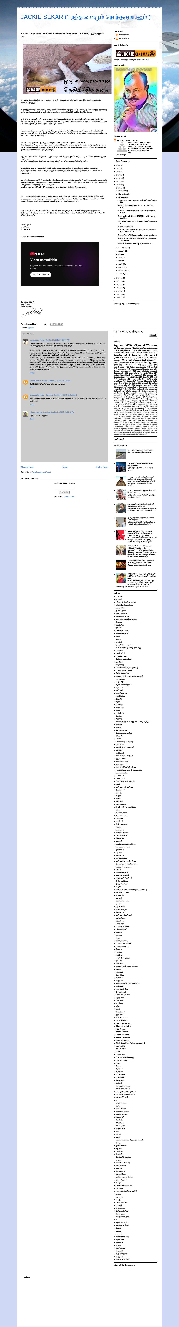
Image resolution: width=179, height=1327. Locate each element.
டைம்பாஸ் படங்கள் (122, 631)
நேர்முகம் (119, 1183)
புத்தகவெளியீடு (121, 1203)
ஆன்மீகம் (154, 424)
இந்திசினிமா (134, 377)
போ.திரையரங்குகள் (120, 434)
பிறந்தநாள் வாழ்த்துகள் (124, 867)
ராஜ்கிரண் (119, 1242)
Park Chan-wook (142, 422)
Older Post (102, 467)
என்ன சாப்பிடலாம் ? (122, 1097)
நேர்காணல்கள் (121, 992)
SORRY (131, 142)
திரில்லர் (139, 357)
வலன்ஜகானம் (121, 1248)
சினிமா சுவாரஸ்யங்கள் (138, 367)
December (122, 191)
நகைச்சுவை (118, 393)
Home (65, 467)
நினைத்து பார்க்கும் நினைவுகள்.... (128, 355)
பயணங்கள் (120, 776)
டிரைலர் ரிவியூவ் (121, 909)
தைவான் (152, 428)
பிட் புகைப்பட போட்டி (122, 927)
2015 (118, 188)
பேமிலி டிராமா (120, 1214)
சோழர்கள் (119, 1143)
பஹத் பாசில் (126, 418)
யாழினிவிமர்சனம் (122, 872)
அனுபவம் (30, 328)
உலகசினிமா (124, 357)
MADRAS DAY (130, 399)
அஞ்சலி (119, 796)
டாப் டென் (119, 1151)
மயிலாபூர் (119, 750)
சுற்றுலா (118, 827)
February (122, 271)
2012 (118, 284)
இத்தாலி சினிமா (148, 406)
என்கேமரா (141, 399)
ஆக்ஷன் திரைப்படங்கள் (122, 371)
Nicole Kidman (128, 422)
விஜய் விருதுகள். (122, 1254)
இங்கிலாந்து (131, 403)
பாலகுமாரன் (120, 924)
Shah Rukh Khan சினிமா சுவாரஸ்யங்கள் (130, 1043)
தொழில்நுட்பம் (121, 1171)
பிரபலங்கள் (120, 1000)
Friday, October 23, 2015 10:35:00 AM (55, 340)
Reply (32, 373)
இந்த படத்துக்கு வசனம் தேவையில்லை (140, 393)
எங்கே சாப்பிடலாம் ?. (123, 1089)
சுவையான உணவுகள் (123, 847)
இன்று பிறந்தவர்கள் (122, 673)
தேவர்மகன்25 (121, 1166)
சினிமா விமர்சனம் (121, 352)
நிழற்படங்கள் (118, 397)
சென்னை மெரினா (122, 773)
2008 (118, 297)
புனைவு (130, 387)
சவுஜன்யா (119, 981)
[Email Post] (45, 324)
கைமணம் (119, 972)
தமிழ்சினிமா (125, 350)
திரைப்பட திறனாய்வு (123, 1163)
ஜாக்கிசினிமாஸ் (121, 1146)
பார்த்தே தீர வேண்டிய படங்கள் (126, 602)
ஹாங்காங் (119, 1015)
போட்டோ (150, 379)
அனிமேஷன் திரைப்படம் (131, 406)
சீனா (117, 1131)
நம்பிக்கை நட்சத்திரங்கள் (122, 430)
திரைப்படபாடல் (129, 410)
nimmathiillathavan (37, 395)
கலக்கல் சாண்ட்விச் (143, 352)
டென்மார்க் (119, 1154)
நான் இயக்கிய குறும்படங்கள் (145, 404)
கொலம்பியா (138, 416)
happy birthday (122, 941)
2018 (118, 178)
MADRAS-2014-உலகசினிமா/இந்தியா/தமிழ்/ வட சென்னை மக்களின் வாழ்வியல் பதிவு (142, 576)
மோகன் (118, 1228)
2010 (118, 291)
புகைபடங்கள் (118, 395)
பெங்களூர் (122, 379)
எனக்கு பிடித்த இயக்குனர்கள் (125, 426)
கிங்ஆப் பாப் (120, 1117)
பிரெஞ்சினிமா (118, 387)
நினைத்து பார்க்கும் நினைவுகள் (126, 864)
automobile (120, 1046)
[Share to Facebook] (59, 324)
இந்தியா (119, 949)
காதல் (118, 798)
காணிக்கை (148, 414)
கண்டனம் (150, 375)
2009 (118, 294)
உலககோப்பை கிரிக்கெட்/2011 (147, 403)
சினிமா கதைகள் (120, 401)
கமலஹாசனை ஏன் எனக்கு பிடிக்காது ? (141, 477)
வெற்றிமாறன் (120, 1012)
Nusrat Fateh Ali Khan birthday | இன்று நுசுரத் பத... (137, 235)
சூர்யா (116, 428)
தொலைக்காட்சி (121, 858)
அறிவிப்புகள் (118, 381)
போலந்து (138, 412)
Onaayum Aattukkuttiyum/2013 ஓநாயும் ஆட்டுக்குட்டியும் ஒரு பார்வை (140, 532)
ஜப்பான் (118, 410)
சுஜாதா (153, 426)
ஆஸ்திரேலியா (121, 1077)
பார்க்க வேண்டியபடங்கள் (147, 348)
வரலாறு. (119, 935)
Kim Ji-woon (121, 1029)
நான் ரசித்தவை (121, 1180)
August (121, 251)
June (120, 258)
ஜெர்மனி (119, 1148)
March (121, 267)
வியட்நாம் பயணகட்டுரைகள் (125, 781)
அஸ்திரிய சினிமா (149, 412)
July (120, 254)
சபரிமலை (119, 978)
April (120, 264)
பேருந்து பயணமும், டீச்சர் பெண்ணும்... (141, 450)
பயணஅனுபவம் (119, 367)
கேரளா (118, 969)
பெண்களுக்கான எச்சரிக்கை (126, 807)
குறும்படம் (151, 399)
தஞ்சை (118, 1160)
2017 (118, 182)
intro (118, 1052)
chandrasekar (35, 380)
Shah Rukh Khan (122, 1040)
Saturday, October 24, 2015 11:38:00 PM (58, 412)
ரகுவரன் (119, 1234)
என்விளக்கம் (118, 389)
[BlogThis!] (54, 324)
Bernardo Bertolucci (129, 420)
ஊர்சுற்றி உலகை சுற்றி (123, 1086)
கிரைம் (116, 362)
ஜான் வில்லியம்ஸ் (122, 989)
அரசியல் (153, 355)
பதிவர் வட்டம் (147, 365)
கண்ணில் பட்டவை (122, 892)
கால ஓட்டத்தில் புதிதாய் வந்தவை (127, 966)
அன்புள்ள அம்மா (122, 881)
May (120, 261)
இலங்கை (116, 414)
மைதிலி (116, 406)
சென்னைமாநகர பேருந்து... (145, 387)
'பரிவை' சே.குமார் (36, 412)
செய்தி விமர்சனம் (133, 360)
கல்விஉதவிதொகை (122, 1111)
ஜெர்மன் (119, 404)
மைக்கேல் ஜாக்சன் (122, 1225)
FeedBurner (69, 496)
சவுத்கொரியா (120, 1129)
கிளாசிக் (146, 377)
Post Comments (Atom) (41, 472)
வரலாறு (143, 434)
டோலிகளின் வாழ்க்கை (123, 1157)
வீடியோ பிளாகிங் (121, 813)
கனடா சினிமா (121, 1109)
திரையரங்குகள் (121, 804)
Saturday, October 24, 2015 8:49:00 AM (61, 395)
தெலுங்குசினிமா (119, 377)
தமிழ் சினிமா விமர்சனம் (124, 645)
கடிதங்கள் (138, 375)
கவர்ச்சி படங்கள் (142, 426)
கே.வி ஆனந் (120, 1126)
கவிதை (154, 383)
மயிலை (118, 810)
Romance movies (123, 1037)
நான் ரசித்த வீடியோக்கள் (145, 395)
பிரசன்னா (119, 1197)
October (121, 197)
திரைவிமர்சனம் (144, 350)
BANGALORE (121, 1020)
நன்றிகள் (154, 367)
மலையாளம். (136, 379)
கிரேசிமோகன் (121, 1123)
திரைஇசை (139, 397)
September (123, 248)
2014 (118, 278)
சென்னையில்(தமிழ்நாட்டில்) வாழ (142, 369)
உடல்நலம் (119, 1083)
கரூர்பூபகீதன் (34, 340)
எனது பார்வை (134, 373)
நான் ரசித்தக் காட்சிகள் (124, 915)
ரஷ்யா (143, 418)
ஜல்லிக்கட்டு (120, 850)
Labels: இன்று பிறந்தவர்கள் (126, 767)
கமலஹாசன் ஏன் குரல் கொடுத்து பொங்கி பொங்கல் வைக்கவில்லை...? (142, 505)
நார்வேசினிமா (141, 410)
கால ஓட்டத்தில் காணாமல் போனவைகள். (129, 676)
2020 (118, 172)
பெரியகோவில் (120, 1208)
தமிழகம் (137, 345)
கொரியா (130, 381)
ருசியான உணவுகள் (122, 875)
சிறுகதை (140, 381)
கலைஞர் (119, 898)
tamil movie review (123, 944)
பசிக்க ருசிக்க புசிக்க (123, 995)
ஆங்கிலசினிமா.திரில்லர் (122, 375)
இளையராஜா (120, 1080)
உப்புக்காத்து (122, 369)
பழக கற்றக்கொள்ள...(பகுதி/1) (126, 1191)
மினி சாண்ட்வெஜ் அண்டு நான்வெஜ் (128, 648)
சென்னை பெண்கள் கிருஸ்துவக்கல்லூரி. (133, 428)
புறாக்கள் (119, 1205)
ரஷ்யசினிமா (135, 434)
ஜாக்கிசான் (148, 416)
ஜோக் (155, 377)
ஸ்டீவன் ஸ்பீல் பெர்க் (122, 1259)
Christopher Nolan (145, 420)
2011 (118, 288)
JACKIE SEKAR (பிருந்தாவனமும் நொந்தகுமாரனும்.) (86, 17)
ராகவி (149, 418)
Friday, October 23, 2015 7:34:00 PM (56, 380)
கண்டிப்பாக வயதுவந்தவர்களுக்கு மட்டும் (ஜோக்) (130, 408)
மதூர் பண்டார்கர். (122, 1222)
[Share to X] (56, 324)
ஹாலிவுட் (128, 362)
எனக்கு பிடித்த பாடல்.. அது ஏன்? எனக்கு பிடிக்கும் (135, 382)
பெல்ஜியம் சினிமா (150, 432)
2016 (118, 185)
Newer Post (27, 467)
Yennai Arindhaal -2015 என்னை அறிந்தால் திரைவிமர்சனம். (140, 547)
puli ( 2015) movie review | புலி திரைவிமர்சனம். (135, 244)
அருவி (118, 1066)
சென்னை (132, 365)
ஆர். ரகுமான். (120, 1074)
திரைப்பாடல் (129, 404)
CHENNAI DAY (119, 403)
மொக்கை (136, 418)
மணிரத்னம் (134, 401)
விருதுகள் (119, 1257)
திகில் (129, 395)
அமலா (118, 1063)
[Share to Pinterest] (62, 324)
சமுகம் (150, 360)
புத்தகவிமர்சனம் (127, 412)
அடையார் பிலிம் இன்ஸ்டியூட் (141, 424)
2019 (118, 175)
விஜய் (118, 938)
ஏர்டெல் (118, 1106)
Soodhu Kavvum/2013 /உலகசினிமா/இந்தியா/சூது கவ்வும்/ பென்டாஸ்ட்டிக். (141, 562)
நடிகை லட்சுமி (121, 1174)
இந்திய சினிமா (131, 391)
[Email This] (51, 324)
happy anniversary (125, 227)
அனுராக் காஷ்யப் (121, 1060)
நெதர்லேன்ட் (120, 921)
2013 (118, 281)
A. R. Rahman (121, 1017)
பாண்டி (134, 432)
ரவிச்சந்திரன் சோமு (122, 1237)
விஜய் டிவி (119, 1251)
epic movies (126, 424)
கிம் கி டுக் (119, 1120)
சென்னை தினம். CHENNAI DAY (128, 983)
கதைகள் (145, 383)
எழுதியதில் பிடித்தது (136, 414)
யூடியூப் (118, 1231)
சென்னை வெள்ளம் (122, 901)
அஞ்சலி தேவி (120, 1054)
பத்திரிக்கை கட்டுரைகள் (142, 430)
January (121, 274)
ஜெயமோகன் (120, 907)
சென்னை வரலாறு (148, 391)
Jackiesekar (124, 35)
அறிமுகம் (119, 1069)
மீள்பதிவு (129, 397)
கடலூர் (118, 887)
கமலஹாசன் (153, 408)
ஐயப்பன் (119, 961)
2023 (118, 165)
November (122, 194)
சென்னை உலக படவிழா (144, 385)
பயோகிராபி (119, 1188)
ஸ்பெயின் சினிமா (148, 401)
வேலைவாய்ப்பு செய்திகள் (124, 756)
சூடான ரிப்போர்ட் (124, 385)
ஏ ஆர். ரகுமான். (121, 1103)
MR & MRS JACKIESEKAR (127, 140)
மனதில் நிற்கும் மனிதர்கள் (135, 389)
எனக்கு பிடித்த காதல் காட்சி (125, 1094)
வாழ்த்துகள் (120, 753)
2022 (118, 168)
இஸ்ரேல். (124, 414)
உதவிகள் (119, 841)
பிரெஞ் (140, 432)
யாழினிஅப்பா (148, 373)
